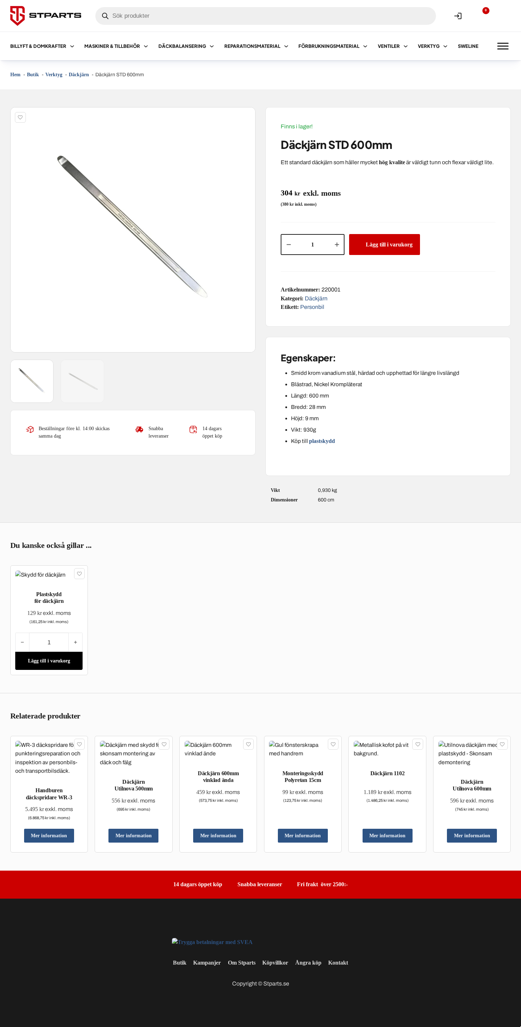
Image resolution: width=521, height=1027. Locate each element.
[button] (246, 116)
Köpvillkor (275, 963)
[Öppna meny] (503, 46)
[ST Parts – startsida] (45, 16)
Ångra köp (308, 963)
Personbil (312, 307)
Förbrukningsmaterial (328, 46)
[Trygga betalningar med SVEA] (212, 941)
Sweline (468, 46)
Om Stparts (242, 963)
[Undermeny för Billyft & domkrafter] (72, 46)
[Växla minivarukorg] (503, 16)
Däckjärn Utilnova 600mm (472, 785)
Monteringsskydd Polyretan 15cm (302, 776)
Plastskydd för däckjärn (49, 597)
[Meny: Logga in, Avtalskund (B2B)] (458, 16)
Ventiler (389, 46)
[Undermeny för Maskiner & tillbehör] (146, 46)
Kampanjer (207, 963)
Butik (179, 963)
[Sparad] (20, 117)
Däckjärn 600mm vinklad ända (218, 776)
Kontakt (338, 963)
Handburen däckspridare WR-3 (49, 793)
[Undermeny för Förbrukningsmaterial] (365, 46)
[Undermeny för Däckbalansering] (211, 46)
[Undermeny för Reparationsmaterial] (286, 46)
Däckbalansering (182, 46)
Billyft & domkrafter (38, 46)
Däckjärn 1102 (387, 773)
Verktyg (428, 46)
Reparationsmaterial (252, 46)
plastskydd (322, 441)
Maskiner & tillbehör (112, 46)
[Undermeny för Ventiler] (405, 46)
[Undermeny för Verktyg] (445, 46)
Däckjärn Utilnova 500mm (133, 785)
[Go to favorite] (480, 16)
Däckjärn (316, 298)
